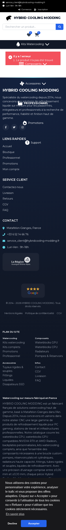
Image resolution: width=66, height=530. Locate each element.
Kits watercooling (14, 342)
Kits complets (11, 347)
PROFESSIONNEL (36, 103)
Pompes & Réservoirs (49, 356)
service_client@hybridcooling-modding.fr (33, 240)
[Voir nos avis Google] (33, 291)
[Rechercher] (59, 27)
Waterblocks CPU (46, 347)
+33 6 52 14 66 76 (17, 234)
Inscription (42, 9)
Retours (8, 198)
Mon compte (11, 169)
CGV (5, 204)
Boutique (8, 152)
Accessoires (33, 83)
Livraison (8, 193)
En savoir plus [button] (15, 514)
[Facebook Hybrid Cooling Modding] (6, 127)
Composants (33, 63)
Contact (40, 367)
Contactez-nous (13, 187)
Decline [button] (12, 523)
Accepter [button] (33, 523)
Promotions (35, 123)
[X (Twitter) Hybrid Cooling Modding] (14, 127)
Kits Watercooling (32, 44)
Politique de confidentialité (39, 313)
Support (36, 142)
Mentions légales (13, 313)
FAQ (5, 210)
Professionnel (11, 157)
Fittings (7, 375)
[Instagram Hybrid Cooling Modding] (22, 127)
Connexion (26, 9)
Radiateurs (42, 351)
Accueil (7, 146)
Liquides (8, 380)
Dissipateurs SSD (13, 384)
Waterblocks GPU (46, 342)
